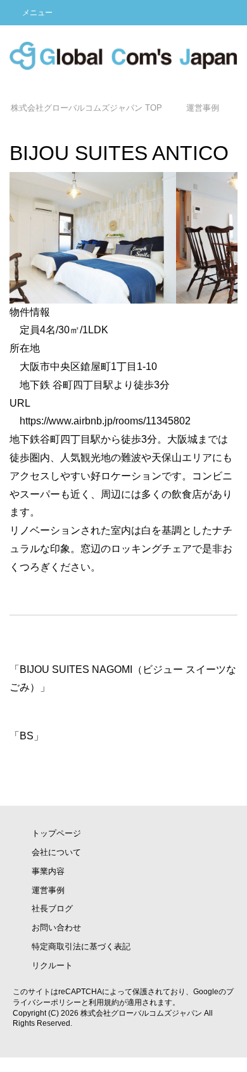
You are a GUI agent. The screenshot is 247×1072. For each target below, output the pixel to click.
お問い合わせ (56, 927)
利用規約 (104, 1002)
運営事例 (48, 890)
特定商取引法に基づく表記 (81, 946)
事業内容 (48, 871)
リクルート (52, 965)
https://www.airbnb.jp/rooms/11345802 (105, 421)
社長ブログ (52, 908)
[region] (124, 238)
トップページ (56, 833)
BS (27, 735)
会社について (56, 852)
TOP (86, 108)
